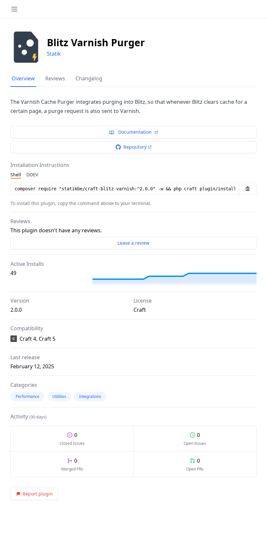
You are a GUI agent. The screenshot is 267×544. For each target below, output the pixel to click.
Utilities (59, 396)
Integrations (90, 396)
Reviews (55, 78)
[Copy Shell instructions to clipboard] (248, 189)
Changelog (89, 78)
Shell (15, 174)
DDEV (32, 174)
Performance (27, 396)
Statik (54, 53)
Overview (23, 78)
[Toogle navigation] (14, 9)
